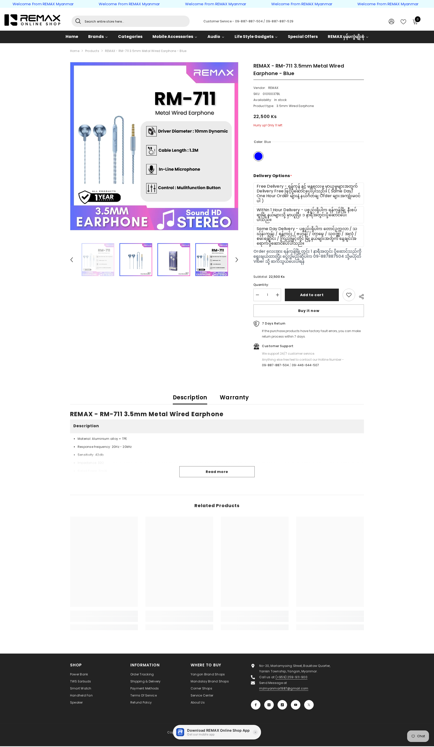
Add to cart (312, 294)
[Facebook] (255, 705)
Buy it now (308, 310)
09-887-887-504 (249, 21)
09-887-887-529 (279, 21)
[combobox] (135, 21)
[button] (71, 259)
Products (92, 51)
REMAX (273, 88)
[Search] (131, 21)
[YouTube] (295, 705)
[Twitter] (309, 705)
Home (74, 51)
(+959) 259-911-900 (291, 677)
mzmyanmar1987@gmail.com (283, 688)
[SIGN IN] (391, 21)
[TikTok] (282, 705)
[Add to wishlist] (349, 295)
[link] (104, 619)
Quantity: (261, 285)
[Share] (359, 296)
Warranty (234, 397)
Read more (217, 471)
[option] (154, 146)
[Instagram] (269, 705)
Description (190, 397)
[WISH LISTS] (403, 21)
